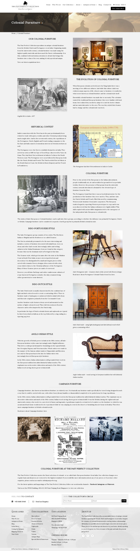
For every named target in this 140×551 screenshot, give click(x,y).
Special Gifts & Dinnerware (40, 539)
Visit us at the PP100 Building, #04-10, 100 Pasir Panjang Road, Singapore (43, 488)
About (78, 5)
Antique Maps (36, 537)
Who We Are (56, 5)
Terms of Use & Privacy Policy (120, 549)
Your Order (15, 534)
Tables (34, 531)
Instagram (100, 484)
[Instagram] (88, 536)
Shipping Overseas (17, 531)
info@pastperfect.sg (50, 480)
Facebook (93, 484)
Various (34, 534)
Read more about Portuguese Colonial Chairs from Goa (94, 275)
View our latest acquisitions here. (28, 62)
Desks (33, 529)
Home (48, 5)
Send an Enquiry (41, 502)
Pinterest (111, 484)
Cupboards (35, 526)
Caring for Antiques (18, 529)
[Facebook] (84, 536)
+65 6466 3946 (20, 502)
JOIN (124, 501)
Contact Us (107, 5)
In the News (15, 526)
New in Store (36, 516)
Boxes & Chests (36, 518)
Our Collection (68, 5)
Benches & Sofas (37, 521)
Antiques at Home (89, 5)
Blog (100, 5)
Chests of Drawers (37, 524)
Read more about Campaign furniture (32, 411)
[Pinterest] (93, 536)
